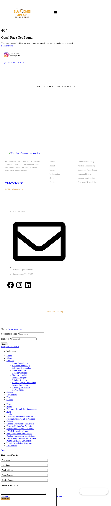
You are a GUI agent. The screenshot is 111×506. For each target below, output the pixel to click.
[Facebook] (10, 285)
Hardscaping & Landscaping (24, 382)
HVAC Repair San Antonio (18, 431)
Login (4, 344)
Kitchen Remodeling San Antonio (20, 436)
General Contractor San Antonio (20, 424)
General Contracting (86, 178)
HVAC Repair (18, 390)
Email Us (5, 496)
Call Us (60, 496)
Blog (52, 178)
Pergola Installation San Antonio (20, 443)
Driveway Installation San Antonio (21, 416)
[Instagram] (19, 285)
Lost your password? (10, 346)
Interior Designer (19, 378)
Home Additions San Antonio (19, 426)
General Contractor (20, 373)
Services (10, 360)
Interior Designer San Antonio (19, 433)
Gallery (53, 170)
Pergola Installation (20, 385)
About (52, 166)
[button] (55, 13)
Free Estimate (94, 491)
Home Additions (85, 174)
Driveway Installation (21, 387)
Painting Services (19, 380)
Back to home (7, 46)
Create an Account (16, 329)
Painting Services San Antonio (19, 441)
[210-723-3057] (6, 175)
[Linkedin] (28, 285)
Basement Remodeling (87, 182)
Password (6, 339)
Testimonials (55, 174)
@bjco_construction (15, 63)
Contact (53, 182)
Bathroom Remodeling (87, 170)
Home (52, 162)
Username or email (10, 334)
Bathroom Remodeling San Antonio (21, 409)
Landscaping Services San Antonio (21, 438)
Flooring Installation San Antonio (20, 419)
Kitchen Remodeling (86, 166)
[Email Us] (3, 491)
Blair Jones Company (55, 312)
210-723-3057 (14, 183)
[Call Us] (58, 491)
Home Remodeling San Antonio (20, 428)
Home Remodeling (86, 162)
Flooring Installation (20, 375)
